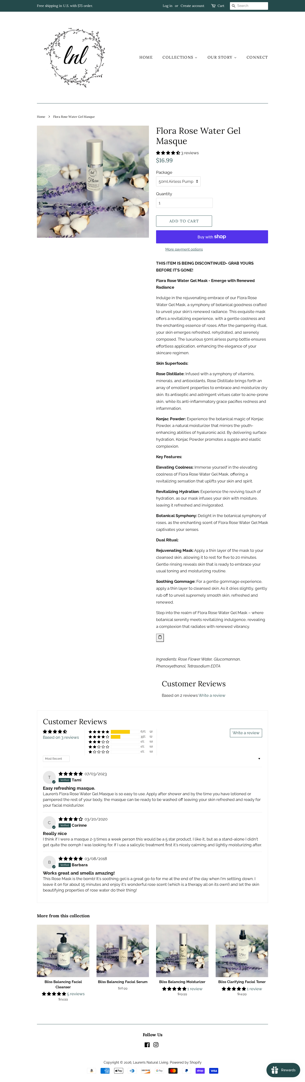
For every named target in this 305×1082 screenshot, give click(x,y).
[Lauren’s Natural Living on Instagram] (155, 1046)
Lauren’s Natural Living (150, 1062)
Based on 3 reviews (61, 737)
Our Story (221, 57)
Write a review (211, 695)
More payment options (184, 249)
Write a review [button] (246, 732)
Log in (168, 6)
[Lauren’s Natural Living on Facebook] (147, 1046)
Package (164, 172)
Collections (179, 57)
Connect (257, 57)
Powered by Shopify (186, 1062)
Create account (192, 6)
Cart (221, 6)
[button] (168, 152)
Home (146, 57)
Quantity (164, 193)
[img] (71, 773)
